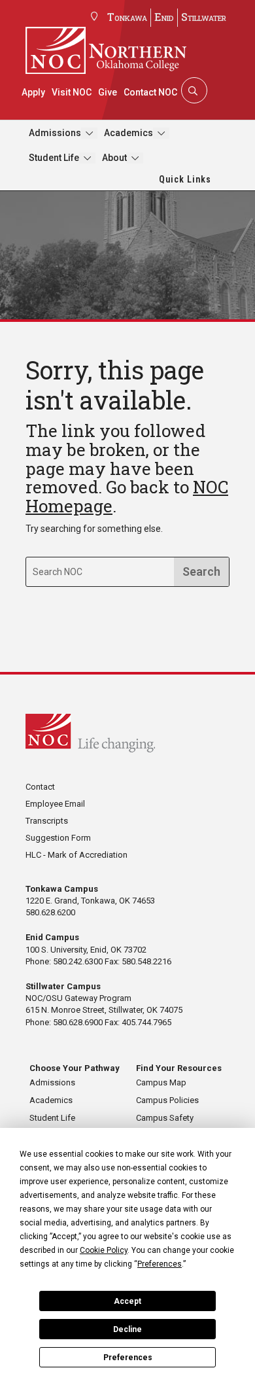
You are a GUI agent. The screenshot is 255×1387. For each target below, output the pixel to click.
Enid (164, 17)
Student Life (54, 157)
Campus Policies (167, 1100)
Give (107, 92)
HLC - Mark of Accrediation (77, 855)
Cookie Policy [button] (104, 1250)
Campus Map (161, 1082)
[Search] (192, 90)
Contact (40, 787)
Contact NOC (150, 92)
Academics (128, 133)
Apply (33, 92)
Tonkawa (127, 17)
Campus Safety (165, 1118)
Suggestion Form (58, 838)
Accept (127, 1301)
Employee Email (55, 804)
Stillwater (203, 17)
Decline (127, 1329)
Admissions (55, 133)
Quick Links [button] (185, 179)
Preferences (127, 1357)
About (114, 157)
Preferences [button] (159, 1264)
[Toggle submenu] (89, 133)
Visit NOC (72, 92)
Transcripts (47, 821)
